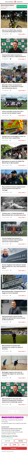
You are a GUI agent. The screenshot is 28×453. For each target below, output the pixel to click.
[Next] (18, 411)
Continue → (14, 448)
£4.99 (14, 444)
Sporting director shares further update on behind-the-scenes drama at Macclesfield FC (13, 318)
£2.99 (5, 444)
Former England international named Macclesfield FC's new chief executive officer (14, 266)
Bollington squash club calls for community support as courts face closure (13, 373)
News (6, 6)
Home (2, 6)
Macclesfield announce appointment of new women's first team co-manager (13, 188)
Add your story (22, 6)
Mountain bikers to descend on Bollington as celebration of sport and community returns (12, 86)
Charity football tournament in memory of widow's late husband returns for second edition (12, 240)
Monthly (21, 440)
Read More (21, 34)
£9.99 (23, 444)
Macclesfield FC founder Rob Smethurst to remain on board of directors (12, 347)
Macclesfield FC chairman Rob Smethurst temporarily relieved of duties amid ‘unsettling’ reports (12, 400)
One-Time (7, 440)
